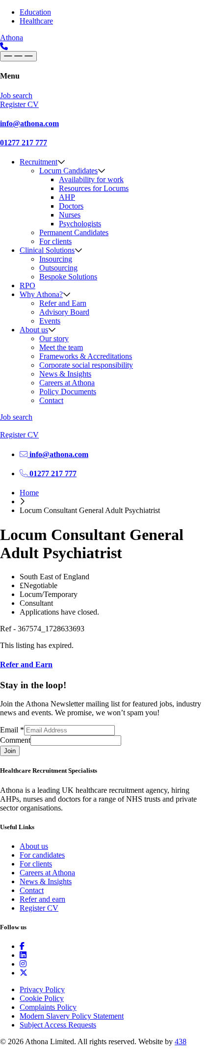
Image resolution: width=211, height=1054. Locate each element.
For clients (55, 241)
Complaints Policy (48, 1007)
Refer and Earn (62, 303)
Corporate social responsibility (86, 365)
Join (10, 751)
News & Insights (65, 374)
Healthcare (36, 21)
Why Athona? (41, 294)
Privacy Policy (42, 989)
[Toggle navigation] (18, 56)
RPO (27, 285)
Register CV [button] (19, 104)
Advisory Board (64, 312)
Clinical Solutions (47, 250)
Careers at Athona (67, 382)
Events (49, 321)
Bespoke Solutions (68, 276)
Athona (11, 37)
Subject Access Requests (58, 1025)
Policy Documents (67, 391)
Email (12, 730)
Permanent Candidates (73, 232)
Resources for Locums (94, 188)
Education (35, 12)
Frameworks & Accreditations (85, 356)
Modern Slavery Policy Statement (72, 1016)
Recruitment (38, 162)
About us (34, 329)
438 (180, 1041)
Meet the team (61, 347)
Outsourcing (58, 268)
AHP (67, 197)
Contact (51, 400)
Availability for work (91, 179)
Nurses (69, 215)
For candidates (42, 855)
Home (29, 492)
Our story (54, 338)
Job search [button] (16, 95)
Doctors (71, 206)
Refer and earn (42, 899)
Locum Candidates (68, 170)
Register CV (39, 908)
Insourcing (55, 259)
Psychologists (80, 223)
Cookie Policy (42, 998)
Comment (15, 740)
